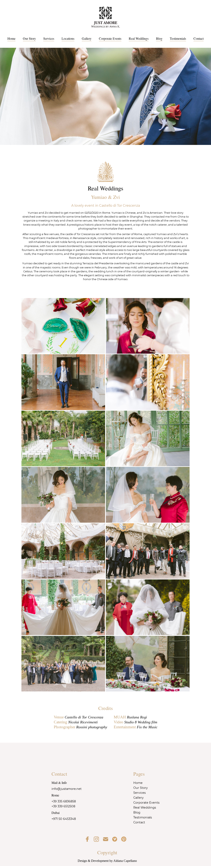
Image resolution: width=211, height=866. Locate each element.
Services (48, 38)
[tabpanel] (105, 96)
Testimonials (178, 38)
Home (11, 38)
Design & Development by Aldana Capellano (107, 861)
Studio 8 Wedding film (140, 722)
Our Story (29, 38)
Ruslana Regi (137, 717)
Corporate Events (110, 38)
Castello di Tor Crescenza (84, 717)
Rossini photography (91, 727)
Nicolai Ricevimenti (83, 722)
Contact (198, 38)
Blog (159, 38)
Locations (68, 38)
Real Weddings (139, 38)
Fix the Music (147, 727)
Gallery (86, 38)
